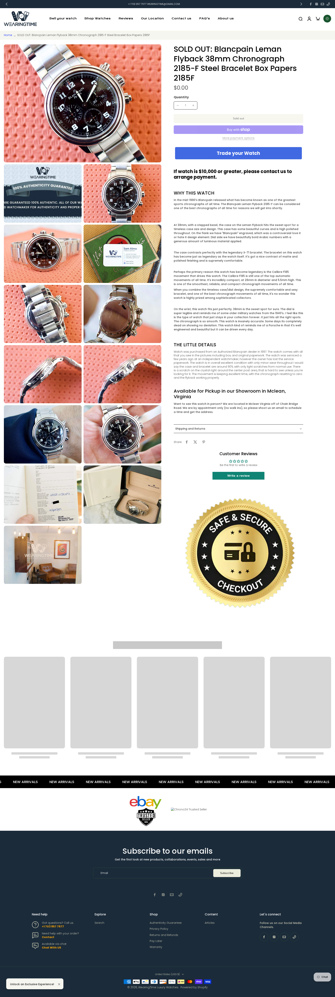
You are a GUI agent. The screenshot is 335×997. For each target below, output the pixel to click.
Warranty (156, 947)
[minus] (178, 105)
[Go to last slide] (6, 4)
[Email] (322, 4)
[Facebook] (311, 4)
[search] (300, 18)
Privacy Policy (159, 929)
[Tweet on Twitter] (195, 442)
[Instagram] (316, 4)
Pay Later (156, 941)
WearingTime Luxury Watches (158, 987)
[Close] (59, 984)
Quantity (181, 97)
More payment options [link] (239, 138)
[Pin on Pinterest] (203, 442)
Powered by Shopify (194, 987)
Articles (210, 923)
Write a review (238, 475)
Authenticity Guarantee (166, 923)
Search (99, 923)
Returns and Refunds (164, 935)
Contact (48, 937)
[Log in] (309, 18)
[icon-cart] (317, 18)
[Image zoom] (82, 103)
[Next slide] (301, 4)
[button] (238, 118)
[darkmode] (327, 18)
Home (8, 35)
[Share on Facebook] (186, 442)
